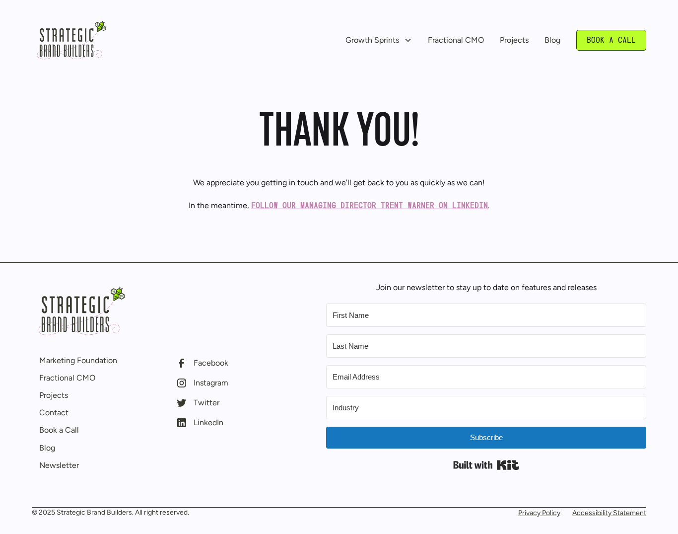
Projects (514, 40)
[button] (379, 40)
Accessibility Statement (609, 513)
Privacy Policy (539, 513)
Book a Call (611, 40)
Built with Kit (486, 465)
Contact (53, 412)
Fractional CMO (456, 40)
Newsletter (59, 465)
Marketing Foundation (78, 360)
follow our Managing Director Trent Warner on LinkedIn (369, 205)
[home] (71, 40)
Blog (552, 40)
